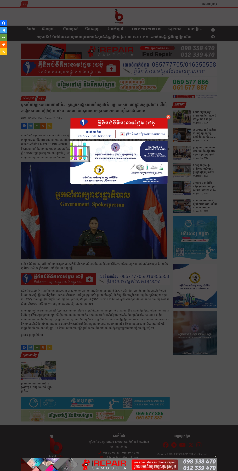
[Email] (3, 37)
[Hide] (1, 58)
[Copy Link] (3, 51)
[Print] (3, 44)
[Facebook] (3, 23)
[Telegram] (3, 30)
